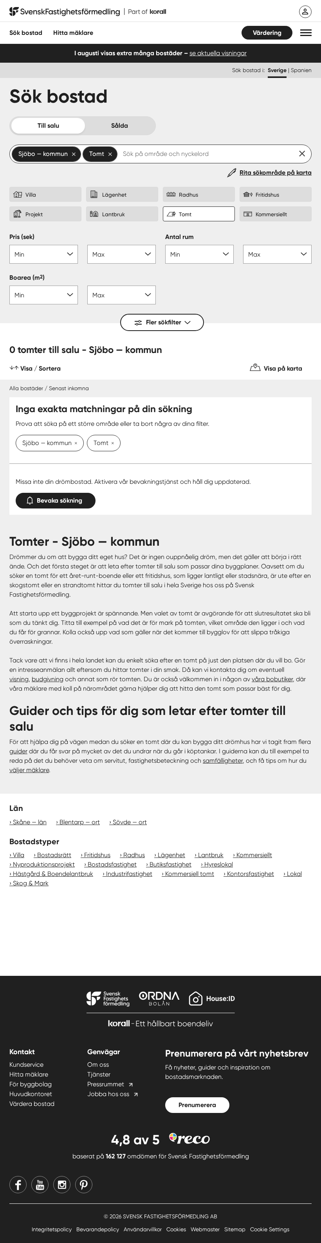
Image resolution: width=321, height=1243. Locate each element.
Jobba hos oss (108, 1094)
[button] (306, 32)
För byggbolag (30, 1084)
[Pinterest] (83, 1184)
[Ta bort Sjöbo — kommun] (74, 444)
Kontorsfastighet (250, 874)
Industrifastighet (129, 874)
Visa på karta (283, 368)
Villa (18, 855)
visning (19, 679)
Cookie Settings (269, 1229)
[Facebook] (18, 1184)
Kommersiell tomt (189, 874)
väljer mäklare (29, 770)
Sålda (119, 125)
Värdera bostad (31, 1103)
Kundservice (26, 1064)
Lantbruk (211, 855)
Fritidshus (97, 855)
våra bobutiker (272, 679)
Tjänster (98, 1074)
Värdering (267, 32)
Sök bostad (25, 32)
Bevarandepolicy (98, 1229)
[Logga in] (305, 11)
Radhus (134, 855)
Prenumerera (197, 1105)
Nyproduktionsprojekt (44, 864)
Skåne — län (30, 822)
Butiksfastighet (170, 864)
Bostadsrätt (54, 855)
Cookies (177, 1229)
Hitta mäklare (28, 1074)
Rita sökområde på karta (276, 172)
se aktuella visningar (218, 53)
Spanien (301, 70)
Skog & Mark (31, 883)
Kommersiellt (254, 855)
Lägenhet (171, 855)
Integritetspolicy (52, 1229)
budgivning (47, 679)
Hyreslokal (218, 864)
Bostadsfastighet (112, 864)
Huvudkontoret (30, 1094)
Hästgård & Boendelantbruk (53, 874)
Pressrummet (105, 1084)
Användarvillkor (143, 1229)
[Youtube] (40, 1184)
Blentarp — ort (80, 822)
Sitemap (235, 1229)
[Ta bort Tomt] (111, 444)
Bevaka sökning (59, 500)
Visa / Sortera (40, 368)
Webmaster (206, 1229)
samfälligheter (223, 760)
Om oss (98, 1064)
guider (18, 751)
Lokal (294, 874)
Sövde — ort (130, 822)
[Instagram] (61, 1184)
